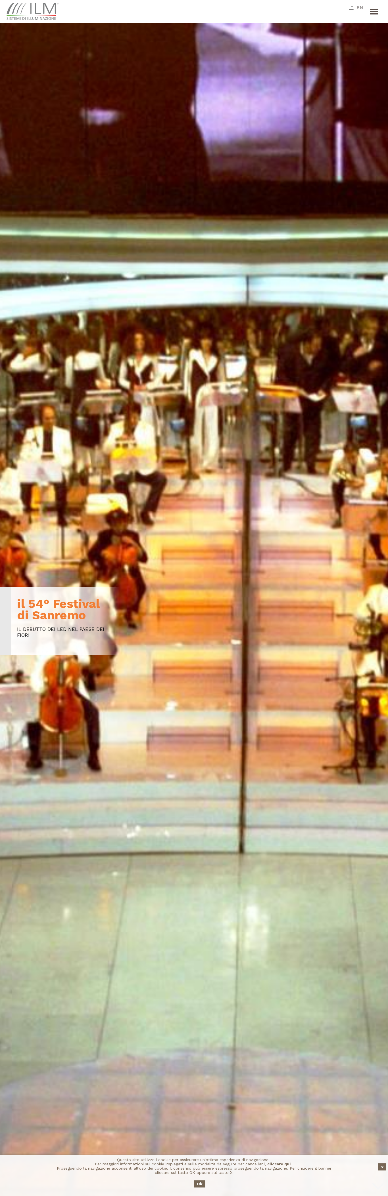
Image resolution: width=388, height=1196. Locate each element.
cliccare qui (279, 1164)
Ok (200, 1184)
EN (359, 7)
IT (351, 7)
